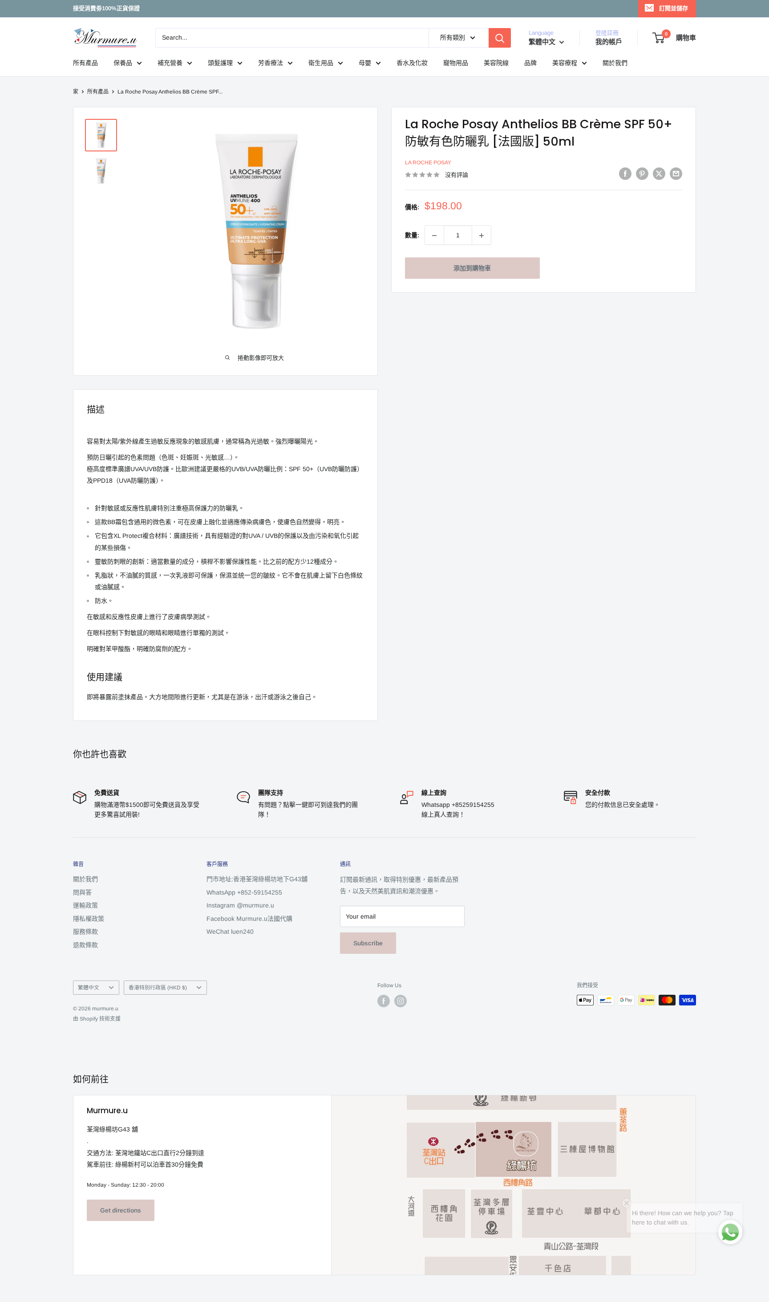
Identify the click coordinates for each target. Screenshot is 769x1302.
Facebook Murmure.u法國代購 (249, 918)
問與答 (82, 892)
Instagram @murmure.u (240, 905)
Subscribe (368, 943)
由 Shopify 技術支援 (97, 1019)
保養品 (122, 62)
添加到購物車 (472, 268)
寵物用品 (455, 62)
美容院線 (496, 62)
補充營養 (170, 62)
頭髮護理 (220, 62)
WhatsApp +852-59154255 (244, 892)
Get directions (120, 1210)
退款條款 (85, 944)
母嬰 (365, 62)
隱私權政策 (88, 918)
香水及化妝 (412, 62)
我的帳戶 (608, 41)
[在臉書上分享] (625, 173)
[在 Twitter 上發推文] (659, 173)
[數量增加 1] (481, 235)
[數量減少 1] (434, 235)
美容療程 (564, 62)
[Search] (500, 38)
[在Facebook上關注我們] (383, 1001)
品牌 (530, 62)
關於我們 (615, 62)
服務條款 (85, 931)
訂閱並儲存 (673, 8)
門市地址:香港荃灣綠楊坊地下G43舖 (257, 879)
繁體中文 (88, 988)
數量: (412, 235)
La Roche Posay (428, 163)
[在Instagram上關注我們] (400, 1001)
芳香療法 (270, 62)
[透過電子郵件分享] (676, 173)
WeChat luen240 (230, 931)
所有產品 (85, 62)
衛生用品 (320, 62)
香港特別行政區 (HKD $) (158, 988)
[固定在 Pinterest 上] (642, 173)
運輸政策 (85, 905)
